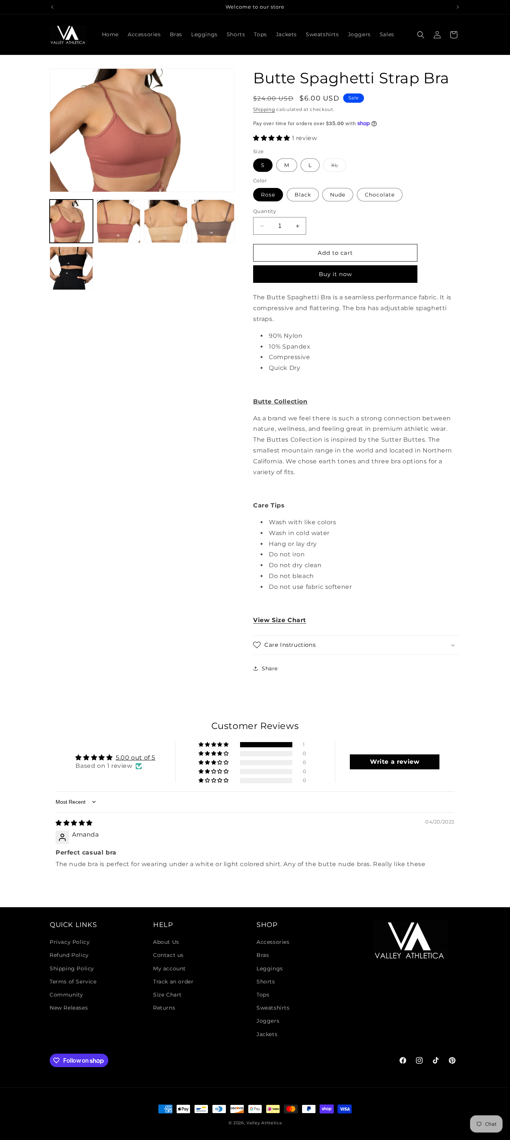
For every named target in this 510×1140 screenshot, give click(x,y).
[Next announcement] (458, 7)
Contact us (168, 955)
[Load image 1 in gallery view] (71, 221)
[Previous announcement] (52, 7)
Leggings (269, 968)
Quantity (264, 211)
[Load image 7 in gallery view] (212, 221)
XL (338, 166)
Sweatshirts (273, 1007)
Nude (337, 194)
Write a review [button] (394, 761)
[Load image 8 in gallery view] (71, 268)
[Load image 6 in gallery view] (165, 221)
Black (303, 194)
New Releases (69, 1007)
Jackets (266, 1034)
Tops (262, 994)
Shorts (265, 981)
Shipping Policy (72, 968)
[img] (74, 823)
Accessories (273, 942)
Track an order (173, 981)
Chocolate (380, 194)
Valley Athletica (264, 1122)
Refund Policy (69, 955)
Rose (268, 194)
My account (169, 968)
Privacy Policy (70, 942)
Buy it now (335, 274)
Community (66, 994)
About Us (166, 942)
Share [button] (270, 668)
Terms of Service (73, 981)
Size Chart (167, 994)
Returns (164, 1007)
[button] (421, 35)
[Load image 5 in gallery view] (118, 221)
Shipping (264, 109)
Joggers (267, 1020)
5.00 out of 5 (135, 757)
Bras (262, 955)
